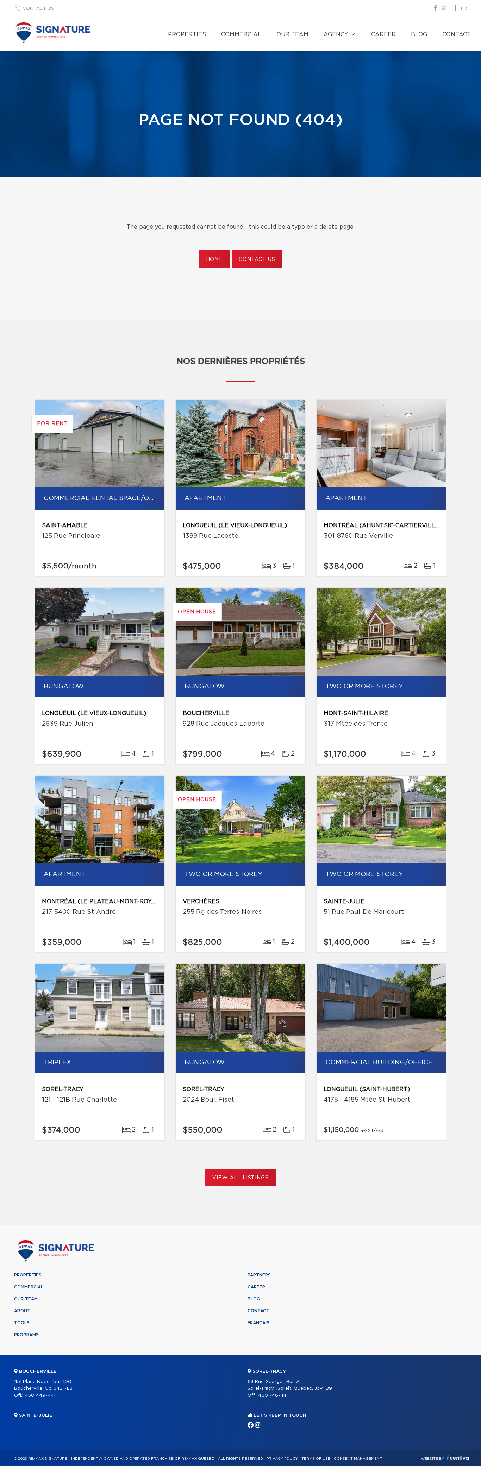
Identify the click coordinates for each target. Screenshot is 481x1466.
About (22, 1311)
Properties (187, 34)
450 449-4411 (41, 1395)
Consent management (358, 1458)
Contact (456, 34)
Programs (26, 1335)
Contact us (38, 8)
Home (214, 259)
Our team (292, 34)
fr (464, 8)
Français (258, 1323)
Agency (336, 34)
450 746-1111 (272, 1395)
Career (383, 34)
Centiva (457, 1457)
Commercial (241, 34)
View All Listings (240, 1177)
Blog (419, 34)
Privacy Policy (282, 1458)
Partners (259, 1275)
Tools (22, 1323)
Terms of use (315, 1458)
